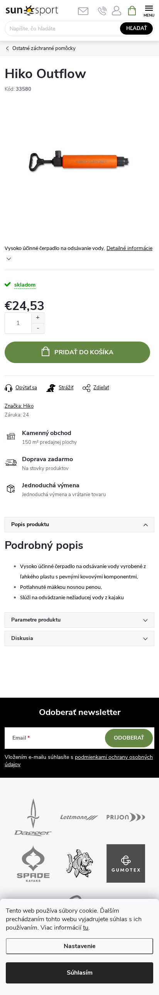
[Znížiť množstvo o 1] (37, 328)
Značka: (19, 406)
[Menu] (149, 10)
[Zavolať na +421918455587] (102, 11)
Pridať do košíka (83, 352)
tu (85, 927)
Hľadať (136, 28)
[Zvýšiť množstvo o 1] (37, 318)
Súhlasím (80, 972)
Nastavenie (80, 946)
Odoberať (129, 738)
